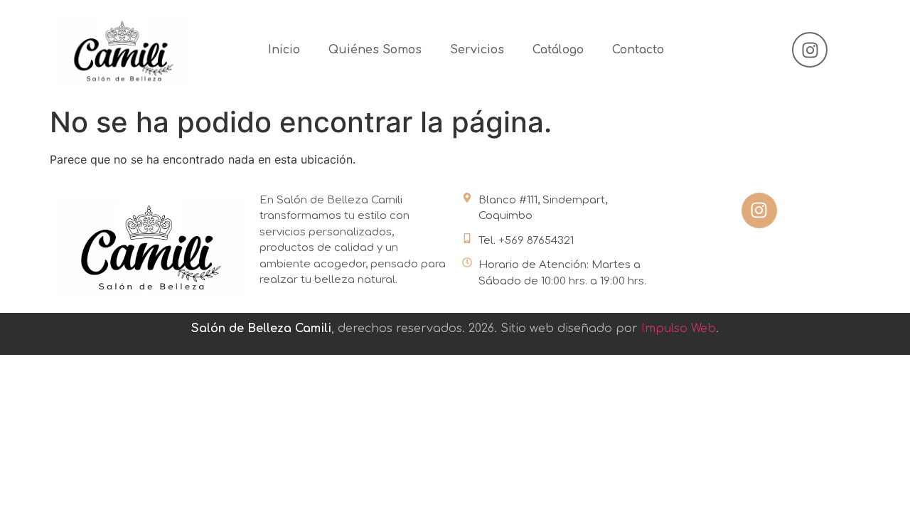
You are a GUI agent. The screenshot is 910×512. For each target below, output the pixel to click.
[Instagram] (810, 50)
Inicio (284, 49)
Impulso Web (678, 328)
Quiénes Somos (375, 49)
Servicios (477, 49)
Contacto (638, 49)
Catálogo (558, 49)
